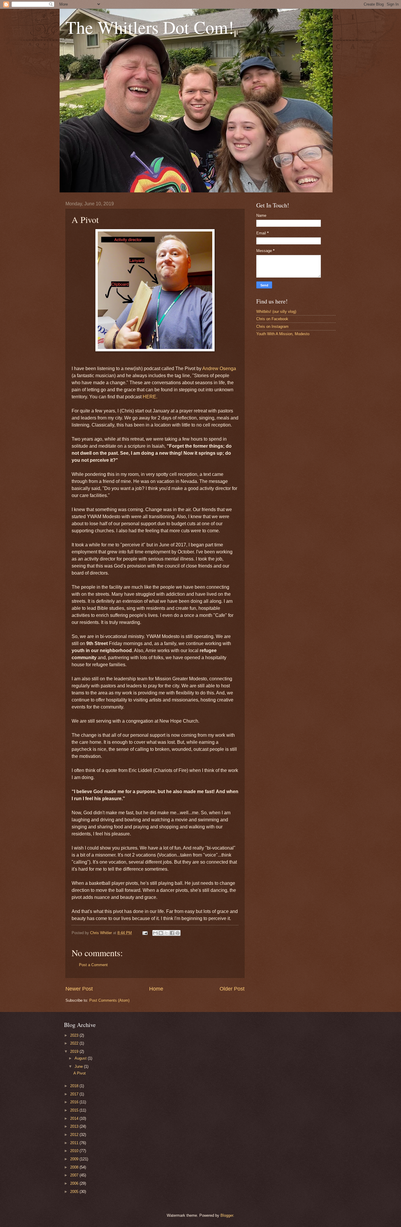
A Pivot (79, 1073)
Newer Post (79, 989)
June (79, 1066)
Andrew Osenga (219, 368)
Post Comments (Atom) (109, 1000)
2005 (75, 1191)
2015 (75, 1110)
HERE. (150, 396)
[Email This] (155, 933)
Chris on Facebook (272, 319)
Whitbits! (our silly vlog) (276, 311)
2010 (75, 1151)
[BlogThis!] (161, 933)
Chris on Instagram (272, 326)
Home (156, 989)
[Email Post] (145, 933)
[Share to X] (166, 933)
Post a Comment (93, 965)
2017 (75, 1094)
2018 (75, 1086)
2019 (75, 1051)
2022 (75, 1043)
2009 (75, 1159)
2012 (75, 1134)
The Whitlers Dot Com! (149, 27)
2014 (75, 1118)
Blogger (226, 1215)
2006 (75, 1183)
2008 (75, 1167)
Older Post (232, 989)
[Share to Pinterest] (178, 933)
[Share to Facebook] (172, 933)
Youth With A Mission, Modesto (282, 334)
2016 (75, 1102)
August (81, 1058)
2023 (75, 1035)
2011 (75, 1143)
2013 (75, 1126)
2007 (75, 1175)
